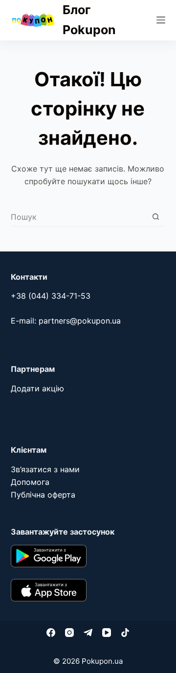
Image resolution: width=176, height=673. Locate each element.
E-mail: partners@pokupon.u (63, 321)
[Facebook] (50, 632)
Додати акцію (37, 388)
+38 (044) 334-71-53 (50, 296)
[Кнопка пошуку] (155, 216)
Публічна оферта (43, 495)
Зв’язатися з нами (45, 469)
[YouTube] (106, 632)
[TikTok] (125, 632)
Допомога (30, 482)
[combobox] (79, 217)
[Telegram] (88, 632)
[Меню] (160, 20)
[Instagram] (69, 632)
